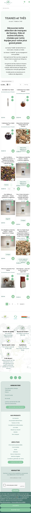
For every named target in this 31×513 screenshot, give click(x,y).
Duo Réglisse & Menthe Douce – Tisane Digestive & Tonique (8, 231)
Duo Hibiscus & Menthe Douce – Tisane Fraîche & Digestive (23, 158)
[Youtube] (15, 377)
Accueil (23, 201)
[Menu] (2, 3)
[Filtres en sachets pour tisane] (8, 281)
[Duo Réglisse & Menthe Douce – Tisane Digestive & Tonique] (8, 243)
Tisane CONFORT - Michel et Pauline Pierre (23, 239)
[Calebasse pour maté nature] (23, 102)
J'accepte (15, 505)
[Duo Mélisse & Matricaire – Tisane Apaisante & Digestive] (8, 207)
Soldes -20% (8, 165)
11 (17, 304)
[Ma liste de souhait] (23, 3)
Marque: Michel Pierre (7, 81)
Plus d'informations (5, 502)
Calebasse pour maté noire (8, 124)
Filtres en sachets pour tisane (8, 269)
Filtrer (3, 84)
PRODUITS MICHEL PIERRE (23, 274)
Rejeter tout (15, 510)
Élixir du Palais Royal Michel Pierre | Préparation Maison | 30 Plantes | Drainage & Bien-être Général (23, 233)
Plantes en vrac (23, 128)
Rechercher (27, 8)
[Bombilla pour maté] (8, 102)
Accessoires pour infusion (8, 92)
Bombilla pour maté (8, 90)
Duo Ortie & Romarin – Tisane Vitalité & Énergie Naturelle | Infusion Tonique (23, 196)
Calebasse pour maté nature (23, 90)
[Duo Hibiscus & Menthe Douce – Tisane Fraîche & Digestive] (23, 170)
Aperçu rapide (12, 100)
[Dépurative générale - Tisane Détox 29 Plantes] (23, 136)
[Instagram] (19, 377)
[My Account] (26, 3)
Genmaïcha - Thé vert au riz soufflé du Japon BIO (23, 270)
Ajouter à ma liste (12, 97)
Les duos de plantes (23, 162)
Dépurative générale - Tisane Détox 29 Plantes (23, 124)
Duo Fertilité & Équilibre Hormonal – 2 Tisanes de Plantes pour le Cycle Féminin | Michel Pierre (8, 160)
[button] (15, 407)
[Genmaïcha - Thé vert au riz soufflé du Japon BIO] (23, 282)
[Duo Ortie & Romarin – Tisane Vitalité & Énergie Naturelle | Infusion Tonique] (23, 209)
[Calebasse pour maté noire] (8, 136)
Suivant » (22, 304)
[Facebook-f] (11, 377)
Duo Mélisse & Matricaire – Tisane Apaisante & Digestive (8, 195)
